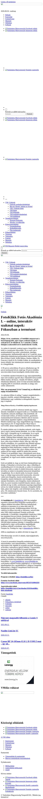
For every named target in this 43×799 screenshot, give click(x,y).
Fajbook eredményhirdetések (20, 204)
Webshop (8, 23)
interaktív (8, 606)
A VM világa (5, 737)
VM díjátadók (14, 212)
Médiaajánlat (9, 766)
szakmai (8, 610)
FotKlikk (8, 604)
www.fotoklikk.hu (31, 561)
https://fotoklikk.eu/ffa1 (24, 577)
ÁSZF (7, 770)
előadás (7, 600)
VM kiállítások (15, 216)
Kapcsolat (8, 17)
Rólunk (7, 15)
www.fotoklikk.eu (17, 561)
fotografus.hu (28, 528)
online (7, 608)
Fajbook (8, 25)
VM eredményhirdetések (18, 214)
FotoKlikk (9, 594)
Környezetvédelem (11, 224)
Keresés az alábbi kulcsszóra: (15, 112)
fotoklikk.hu (19, 500)
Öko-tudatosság (15, 230)
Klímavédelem (10, 232)
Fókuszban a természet (13, 602)
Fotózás (8, 238)
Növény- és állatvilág (17, 222)
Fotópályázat (9, 19)
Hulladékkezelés (15, 228)
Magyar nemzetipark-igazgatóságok (17, 758)
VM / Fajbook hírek (17, 208)
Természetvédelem (11, 218)
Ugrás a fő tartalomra (8, 2)
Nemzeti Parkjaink (16, 220)
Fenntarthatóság (15, 226)
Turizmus (8, 234)
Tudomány (9, 236)
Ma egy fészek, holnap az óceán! (21, 206)
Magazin (8, 21)
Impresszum (9, 741)
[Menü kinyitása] (2, 246)
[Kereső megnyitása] (6, 110)
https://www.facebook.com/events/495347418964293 (20, 583)
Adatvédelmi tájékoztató (13, 768)
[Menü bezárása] (6, 199)
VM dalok (13, 210)
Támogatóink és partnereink (15, 756)
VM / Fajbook (10, 202)
